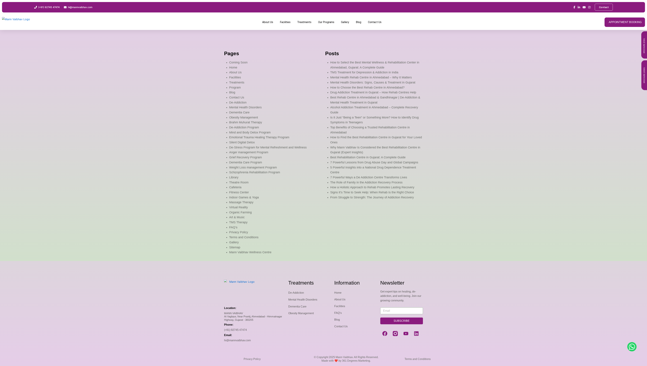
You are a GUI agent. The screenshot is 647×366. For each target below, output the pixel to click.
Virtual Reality (238, 207)
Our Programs (326, 22)
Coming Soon (238, 62)
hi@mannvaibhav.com (237, 340)
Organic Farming (240, 212)
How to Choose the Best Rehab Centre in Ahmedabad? (367, 87)
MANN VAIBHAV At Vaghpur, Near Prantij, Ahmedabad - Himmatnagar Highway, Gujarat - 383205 (253, 316)
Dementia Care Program (245, 162)
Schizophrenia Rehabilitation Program (254, 172)
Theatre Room (239, 182)
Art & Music (237, 217)
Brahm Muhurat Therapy (245, 122)
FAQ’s (233, 227)
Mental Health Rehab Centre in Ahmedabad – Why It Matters (371, 77)
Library (233, 177)
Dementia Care (239, 112)
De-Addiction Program (244, 127)
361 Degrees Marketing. (356, 360)
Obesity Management (243, 117)
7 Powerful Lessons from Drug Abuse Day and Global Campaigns (374, 162)
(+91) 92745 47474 (235, 329)
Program (235, 87)
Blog (358, 22)
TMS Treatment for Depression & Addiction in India (364, 72)
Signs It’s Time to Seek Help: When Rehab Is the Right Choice (372, 192)
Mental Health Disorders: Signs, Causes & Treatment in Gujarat (372, 82)
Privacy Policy (238, 232)
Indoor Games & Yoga (244, 197)
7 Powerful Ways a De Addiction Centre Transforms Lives (368, 177)
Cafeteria (235, 187)
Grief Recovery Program (245, 157)
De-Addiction (238, 102)
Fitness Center (239, 192)
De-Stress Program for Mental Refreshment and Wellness (268, 147)
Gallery (345, 22)
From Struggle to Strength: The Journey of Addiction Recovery (372, 197)
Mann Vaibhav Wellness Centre (250, 252)
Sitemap (234, 247)
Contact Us (374, 22)
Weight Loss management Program (253, 167)
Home (233, 67)
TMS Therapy (238, 222)
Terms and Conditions (243, 237)
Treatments (304, 22)
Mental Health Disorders (245, 107)
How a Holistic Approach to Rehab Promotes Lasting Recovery (372, 187)
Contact (604, 7)
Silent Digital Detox (242, 142)
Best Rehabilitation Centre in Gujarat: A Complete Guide (368, 157)
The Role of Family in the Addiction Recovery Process (366, 182)
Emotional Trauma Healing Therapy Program (259, 137)
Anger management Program (248, 152)
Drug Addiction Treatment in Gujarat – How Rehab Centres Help (373, 92)
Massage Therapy (241, 202)
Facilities (285, 22)
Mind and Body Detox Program (250, 132)
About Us (267, 22)
